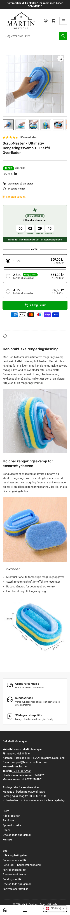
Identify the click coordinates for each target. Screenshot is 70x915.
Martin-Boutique (30, 904)
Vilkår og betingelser (15, 855)
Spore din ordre (12, 825)
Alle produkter (11, 815)
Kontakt (7, 839)
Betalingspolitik (12, 879)
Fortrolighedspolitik (14, 869)
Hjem (6, 811)
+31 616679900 (21, 770)
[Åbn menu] (63, 21)
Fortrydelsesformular (15, 889)
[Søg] (63, 36)
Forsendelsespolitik (14, 860)
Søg (5, 850)
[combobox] (35, 36)
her (25, 766)
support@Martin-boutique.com (30, 762)
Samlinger (9, 820)
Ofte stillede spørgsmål (17, 835)
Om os (7, 830)
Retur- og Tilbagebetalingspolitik (22, 865)
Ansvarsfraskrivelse (14, 874)
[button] (35, 261)
